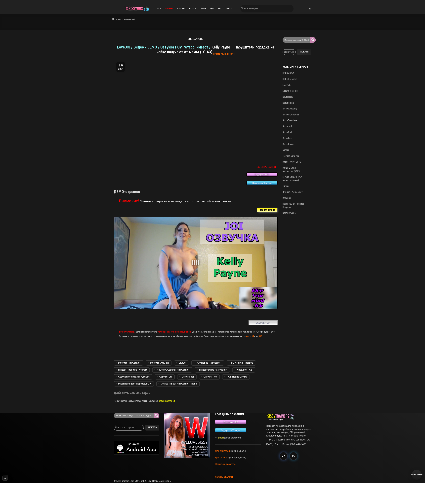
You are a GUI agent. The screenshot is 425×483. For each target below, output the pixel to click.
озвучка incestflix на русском (134, 377)
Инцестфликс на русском (213, 370)
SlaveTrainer (288, 144)
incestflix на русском (129, 363)
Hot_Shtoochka (290, 79)
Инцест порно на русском (132, 370)
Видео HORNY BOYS (292, 161)
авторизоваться (167, 401)
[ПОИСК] (289, 8)
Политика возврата (225, 464)
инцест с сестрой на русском (173, 370)
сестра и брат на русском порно (179, 384)
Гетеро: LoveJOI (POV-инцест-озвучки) (293, 179)
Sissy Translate (290, 120)
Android (250, 336)
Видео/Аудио (195, 39)
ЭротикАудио (289, 213)
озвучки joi (188, 377)
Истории (287, 198)
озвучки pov (210, 377)
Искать (304, 52)
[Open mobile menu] (115, 8)
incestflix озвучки (159, 363)
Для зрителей (222, 451)
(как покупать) (238, 451)
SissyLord (287, 126)
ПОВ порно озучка (237, 377)
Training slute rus (291, 156)
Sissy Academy (290, 108)
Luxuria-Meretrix (290, 91)
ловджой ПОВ (245, 370)
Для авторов (222, 458)
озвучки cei (165, 377)
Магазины (417, 475)
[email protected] (232, 438)
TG (293, 456)
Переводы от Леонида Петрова (293, 205)
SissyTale (287, 138)
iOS (260, 336)
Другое (286, 186)
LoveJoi (182, 363)
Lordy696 (287, 85)
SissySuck (287, 132)
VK (283, 456)
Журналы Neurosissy (292, 192)
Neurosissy (288, 97)
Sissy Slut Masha (291, 114)
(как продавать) (238, 458)
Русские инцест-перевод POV (134, 384)
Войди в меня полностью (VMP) (291, 169)
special (286, 150)
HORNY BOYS (289, 73)
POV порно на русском (208, 363)
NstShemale (288, 102)
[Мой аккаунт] (298, 8)
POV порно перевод (242, 363)
